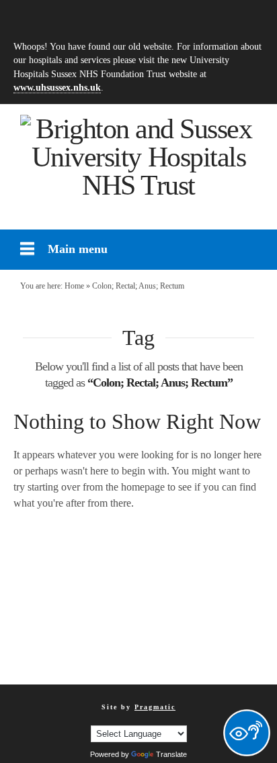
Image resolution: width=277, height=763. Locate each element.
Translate (171, 754)
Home (74, 286)
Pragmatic (154, 707)
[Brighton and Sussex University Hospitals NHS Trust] (138, 157)
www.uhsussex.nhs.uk (57, 87)
